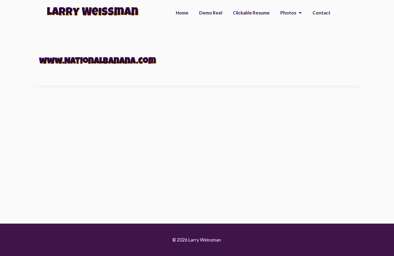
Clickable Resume (251, 13)
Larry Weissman (92, 12)
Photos (288, 13)
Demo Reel (210, 13)
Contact (321, 13)
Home (182, 13)
